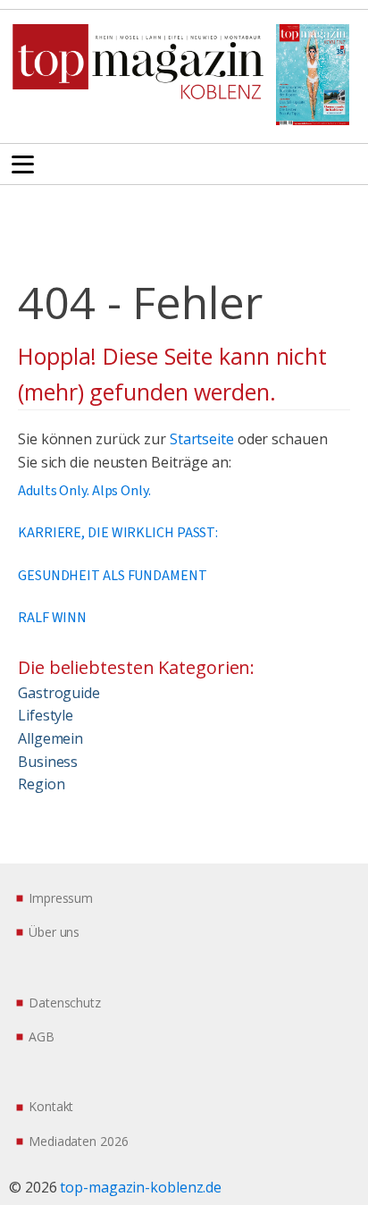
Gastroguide (59, 693)
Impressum (61, 897)
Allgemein (50, 738)
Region (41, 784)
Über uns (54, 931)
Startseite (202, 439)
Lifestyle (45, 715)
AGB (41, 1036)
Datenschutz (65, 1002)
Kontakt (51, 1106)
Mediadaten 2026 (79, 1141)
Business (48, 761)
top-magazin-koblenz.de (141, 1187)
